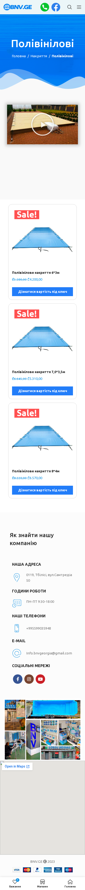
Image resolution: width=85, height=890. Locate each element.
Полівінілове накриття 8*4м (36, 471)
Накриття (39, 56)
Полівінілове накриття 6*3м (36, 273)
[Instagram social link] (29, 679)
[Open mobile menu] (79, 7)
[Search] (69, 7)
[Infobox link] (42, 628)
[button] (42, 124)
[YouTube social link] (40, 679)
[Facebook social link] (17, 679)
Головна (19, 56)
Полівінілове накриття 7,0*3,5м (38, 372)
